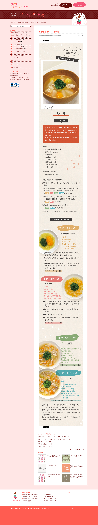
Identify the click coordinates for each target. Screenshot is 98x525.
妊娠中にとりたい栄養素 (44, 441)
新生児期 (14, 60)
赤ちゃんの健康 (16, 41)
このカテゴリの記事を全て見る (76, 449)
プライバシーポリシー (35, 508)
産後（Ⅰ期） (15, 62)
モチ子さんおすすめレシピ (18, 51)
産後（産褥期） (16, 67)
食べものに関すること (17, 48)
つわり (14, 53)
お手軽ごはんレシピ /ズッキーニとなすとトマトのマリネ (53, 436)
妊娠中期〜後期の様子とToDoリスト (19, 79)
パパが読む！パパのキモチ (18, 55)
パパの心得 (15, 58)
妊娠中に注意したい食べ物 (45, 444)
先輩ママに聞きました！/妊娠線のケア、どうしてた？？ (53, 476)
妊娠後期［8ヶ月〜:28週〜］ (19, 37)
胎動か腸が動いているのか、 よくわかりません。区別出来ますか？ (77, 476)
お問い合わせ (46, 508)
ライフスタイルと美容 (17, 46)
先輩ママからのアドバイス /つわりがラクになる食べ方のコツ (54, 439)
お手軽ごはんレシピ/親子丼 (45, 446)
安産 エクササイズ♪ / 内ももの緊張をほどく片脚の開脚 (77, 466)
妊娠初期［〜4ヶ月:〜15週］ (19, 32)
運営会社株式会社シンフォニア (19, 508)
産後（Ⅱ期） (15, 64)
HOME (36, 26)
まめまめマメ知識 (16, 39)
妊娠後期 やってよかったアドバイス (19, 77)
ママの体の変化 (16, 44)
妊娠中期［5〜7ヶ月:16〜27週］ (20, 35)
